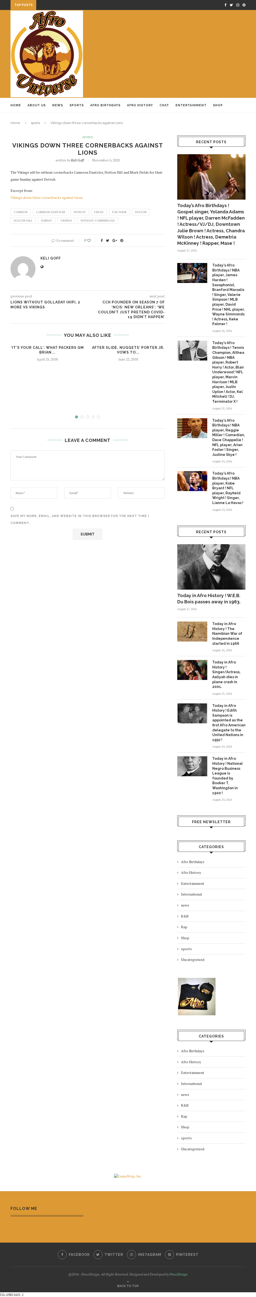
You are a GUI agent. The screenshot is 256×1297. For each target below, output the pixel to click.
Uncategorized (192, 959)
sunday (46, 220)
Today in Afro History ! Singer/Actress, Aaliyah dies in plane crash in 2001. (226, 674)
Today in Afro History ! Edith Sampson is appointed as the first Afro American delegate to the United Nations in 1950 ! (229, 723)
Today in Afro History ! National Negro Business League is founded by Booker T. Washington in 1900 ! (227, 776)
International (191, 894)
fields (99, 212)
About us (37, 105)
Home (15, 105)
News (57, 105)
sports (35, 123)
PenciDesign (179, 1274)
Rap (184, 926)
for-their (119, 212)
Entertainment (191, 105)
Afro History (140, 105)
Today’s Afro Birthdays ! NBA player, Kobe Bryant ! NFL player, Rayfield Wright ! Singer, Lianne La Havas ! (227, 488)
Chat (164, 105)
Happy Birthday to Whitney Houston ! (74, 5)
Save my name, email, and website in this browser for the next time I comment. (79, 519)
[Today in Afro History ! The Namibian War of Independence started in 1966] (192, 632)
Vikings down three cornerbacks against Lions (46, 197)
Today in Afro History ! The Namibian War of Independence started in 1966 (227, 633)
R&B (184, 916)
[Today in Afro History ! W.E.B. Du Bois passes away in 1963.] (211, 567)
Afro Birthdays (105, 105)
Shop (218, 105)
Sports (77, 105)
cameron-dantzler (50, 212)
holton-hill (23, 220)
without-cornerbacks (97, 220)
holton (140, 212)
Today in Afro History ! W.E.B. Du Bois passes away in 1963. (208, 598)
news (185, 905)
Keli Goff (77, 160)
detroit (80, 212)
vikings (66, 220)
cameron (21, 212)
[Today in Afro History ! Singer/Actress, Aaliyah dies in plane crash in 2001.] (192, 670)
